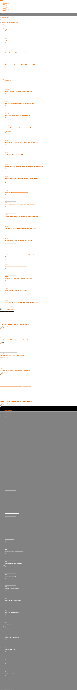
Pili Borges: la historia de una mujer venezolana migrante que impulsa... (15, 386)
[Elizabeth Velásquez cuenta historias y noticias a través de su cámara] (10, 49)
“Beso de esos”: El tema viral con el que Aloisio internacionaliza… (19, 127)
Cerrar (1, 0)
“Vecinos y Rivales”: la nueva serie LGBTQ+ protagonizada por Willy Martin (21, 142)
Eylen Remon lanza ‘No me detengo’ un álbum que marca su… (18, 278)
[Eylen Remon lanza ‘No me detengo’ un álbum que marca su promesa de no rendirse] (10, 275)
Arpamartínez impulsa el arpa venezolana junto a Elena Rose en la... (15, 324)
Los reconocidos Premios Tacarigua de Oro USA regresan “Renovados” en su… (22, 302)
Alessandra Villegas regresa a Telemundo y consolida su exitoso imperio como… (22, 178)
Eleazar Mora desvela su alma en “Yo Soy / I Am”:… (16, 266)
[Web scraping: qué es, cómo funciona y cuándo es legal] (10, 189)
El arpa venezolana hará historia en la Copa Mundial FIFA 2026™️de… (20, 76)
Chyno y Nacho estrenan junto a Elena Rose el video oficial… (18, 115)
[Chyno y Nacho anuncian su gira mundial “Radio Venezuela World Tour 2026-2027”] (10, 61)
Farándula (4, 8)
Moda (6, 5)
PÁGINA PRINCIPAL (10, 309)
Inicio (3, 2)
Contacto (4, 15)
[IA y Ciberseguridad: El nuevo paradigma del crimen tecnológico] (10, 237)
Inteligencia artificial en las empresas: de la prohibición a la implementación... (17, 401)
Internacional (7, 7)
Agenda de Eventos (6, 3)
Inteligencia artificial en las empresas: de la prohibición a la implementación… (21, 216)
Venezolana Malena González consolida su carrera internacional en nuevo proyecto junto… (24, 166)
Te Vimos (4, 11)
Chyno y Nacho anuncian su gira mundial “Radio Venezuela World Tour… (21, 64)
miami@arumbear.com (8, 410)
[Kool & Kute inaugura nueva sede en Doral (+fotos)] (10, 287)
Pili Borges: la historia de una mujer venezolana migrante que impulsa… (20, 40)
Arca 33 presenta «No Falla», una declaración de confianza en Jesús (19, 103)
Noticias (4, 4)
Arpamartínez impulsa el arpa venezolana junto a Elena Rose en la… (19, 91)
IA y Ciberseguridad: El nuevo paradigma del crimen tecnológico (19, 240)
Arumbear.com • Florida (4, 326)
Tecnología (4, 10)
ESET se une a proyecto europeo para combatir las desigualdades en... (15, 370)
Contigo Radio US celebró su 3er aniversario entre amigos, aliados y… (20, 254)
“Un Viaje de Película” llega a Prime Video (14, 154)
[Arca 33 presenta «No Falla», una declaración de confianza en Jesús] (10, 100)
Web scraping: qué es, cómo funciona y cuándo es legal (16, 192)
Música (4, 6)
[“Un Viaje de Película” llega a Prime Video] (10, 151)
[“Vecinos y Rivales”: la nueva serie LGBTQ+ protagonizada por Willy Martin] (10, 139)
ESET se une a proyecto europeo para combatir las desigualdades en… (20, 204)
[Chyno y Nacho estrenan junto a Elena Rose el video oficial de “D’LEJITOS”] (10, 112)
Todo (5, 29)
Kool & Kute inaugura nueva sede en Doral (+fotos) (16, 290)
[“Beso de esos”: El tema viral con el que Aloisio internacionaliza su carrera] (10, 124)
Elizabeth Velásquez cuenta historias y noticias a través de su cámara (19, 52)
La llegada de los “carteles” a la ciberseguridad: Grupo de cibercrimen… (20, 228)
